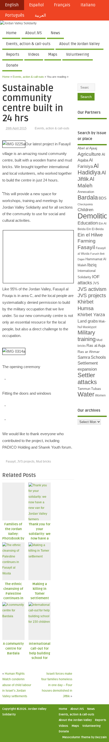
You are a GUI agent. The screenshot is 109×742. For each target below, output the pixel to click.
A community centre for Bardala (13, 648)
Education (88, 223)
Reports (12, 54)
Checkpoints (85, 204)
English (12, 5)
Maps (52, 54)
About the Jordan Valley (79, 44)
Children (85, 209)
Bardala (88, 197)
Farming (87, 241)
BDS (102, 198)
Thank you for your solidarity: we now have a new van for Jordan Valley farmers (39, 538)
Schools (98, 357)
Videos (33, 54)
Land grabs (88, 321)
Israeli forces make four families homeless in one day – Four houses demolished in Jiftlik (56, 685)
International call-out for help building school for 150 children (39, 653)
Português (14, 15)
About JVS (33, 33)
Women (100, 395)
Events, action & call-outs (28, 44)
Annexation (86, 192)
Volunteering (77, 54)
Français (62, 5)
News (55, 33)
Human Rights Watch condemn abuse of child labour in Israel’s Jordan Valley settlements (16, 685)
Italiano (88, 5)
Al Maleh (86, 182)
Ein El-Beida (95, 229)
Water (86, 394)
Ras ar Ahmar (89, 352)
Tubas (96, 389)
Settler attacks (87, 378)
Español (36, 5)
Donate (12, 65)
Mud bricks (43, 461)
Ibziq (91, 265)
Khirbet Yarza (91, 314)
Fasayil (11, 461)
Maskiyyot (89, 327)
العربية (40, 15)
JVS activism (92, 289)
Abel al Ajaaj (87, 148)
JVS (96, 283)
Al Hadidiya (89, 169)
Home (11, 33)
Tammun (84, 389)
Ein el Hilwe (90, 234)
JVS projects (25, 461)
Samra (84, 357)
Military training (87, 335)
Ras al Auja (95, 345)
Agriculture (89, 154)
